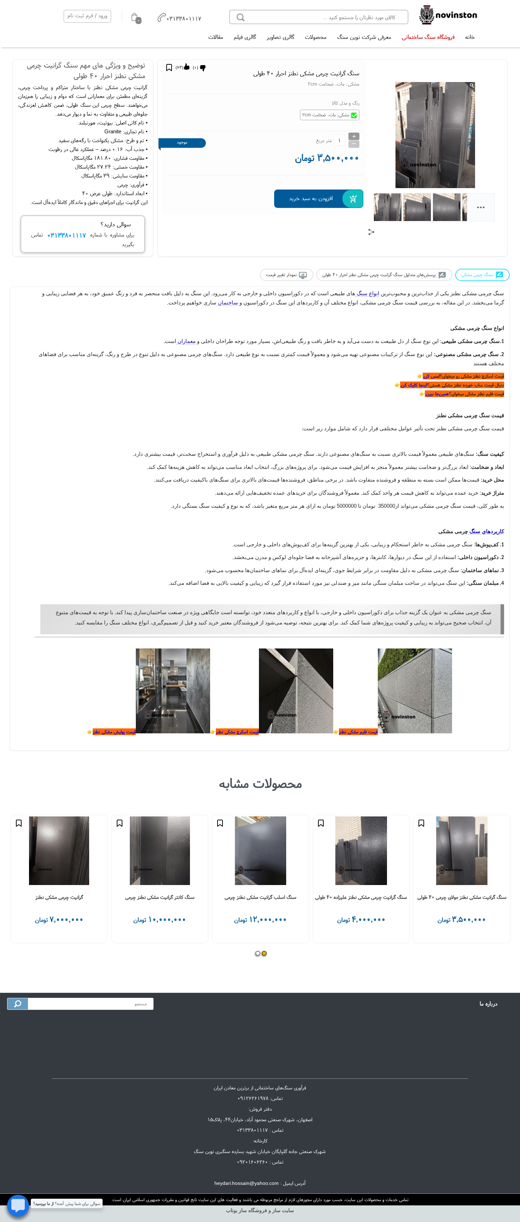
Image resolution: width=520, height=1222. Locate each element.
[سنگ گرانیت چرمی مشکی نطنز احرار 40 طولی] (448, 15)
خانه (470, 37)
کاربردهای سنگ (486, 531)
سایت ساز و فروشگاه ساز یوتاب (260, 1210)
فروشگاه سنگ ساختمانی (428, 37)
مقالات (215, 37)
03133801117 (252, 1130)
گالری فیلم (245, 37)
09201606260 (252, 1161)
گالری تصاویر (280, 37)
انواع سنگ (367, 293)
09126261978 (252, 1098)
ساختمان (227, 303)
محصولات (316, 37)
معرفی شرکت (484, 1019)
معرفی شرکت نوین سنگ (364, 37)
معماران (186, 341)
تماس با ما (487, 1031)
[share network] (371, 231)
